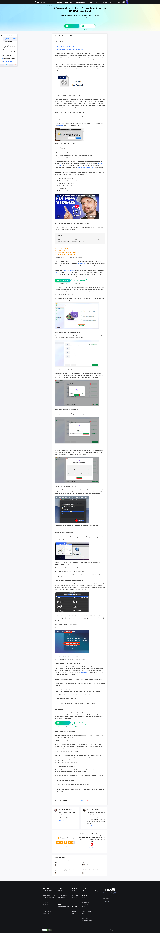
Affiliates (84, 909)
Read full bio (61, 820)
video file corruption (82, 263)
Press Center (85, 899)
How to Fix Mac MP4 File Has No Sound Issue (68, 46)
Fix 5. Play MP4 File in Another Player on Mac (65, 254)
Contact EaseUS (85, 904)
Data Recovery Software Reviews (49, 899)
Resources (45, 888)
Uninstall (74, 890)
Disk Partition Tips (46, 904)
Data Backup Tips (46, 902)
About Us (84, 897)
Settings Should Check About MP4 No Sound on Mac (70, 49)
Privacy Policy (75, 895)
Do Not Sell (74, 897)
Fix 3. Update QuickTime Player (62, 250)
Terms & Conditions (76, 902)
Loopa (73, 913)
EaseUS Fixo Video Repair (69, 270)
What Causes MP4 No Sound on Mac (66, 44)
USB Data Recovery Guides (48, 897)
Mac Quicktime (60, 125)
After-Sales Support (62, 895)
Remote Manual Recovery (63, 897)
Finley (62, 35)
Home (44, 5)
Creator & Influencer (86, 911)
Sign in (123, 2)
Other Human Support (63, 899)
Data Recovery (58, 2)
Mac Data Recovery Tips (47, 892)
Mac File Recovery (51, 5)
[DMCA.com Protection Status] (50, 929)
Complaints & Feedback (87, 920)
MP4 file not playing (85, 672)
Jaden (96, 809)
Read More (91, 847)
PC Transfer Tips (45, 913)
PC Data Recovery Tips (47, 890)
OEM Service (85, 913)
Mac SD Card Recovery (9, 61)
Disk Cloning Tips (46, 906)
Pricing (119, 2)
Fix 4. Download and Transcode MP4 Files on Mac (67, 252)
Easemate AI (75, 908)
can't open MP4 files (76, 117)
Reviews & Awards (86, 902)
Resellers (84, 906)
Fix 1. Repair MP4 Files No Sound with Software (66, 247)
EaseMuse (74, 911)
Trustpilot (105, 897)
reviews (70, 846)
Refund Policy (75, 892)
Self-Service (60, 890)
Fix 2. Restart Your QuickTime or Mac (64, 248)
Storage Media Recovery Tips (48, 895)
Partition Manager (69, 2)
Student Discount (86, 916)
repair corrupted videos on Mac (85, 167)
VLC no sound (58, 272)
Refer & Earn (85, 918)
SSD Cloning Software (47, 909)
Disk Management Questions (64, 906)
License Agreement (76, 899)
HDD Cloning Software (47, 911)
